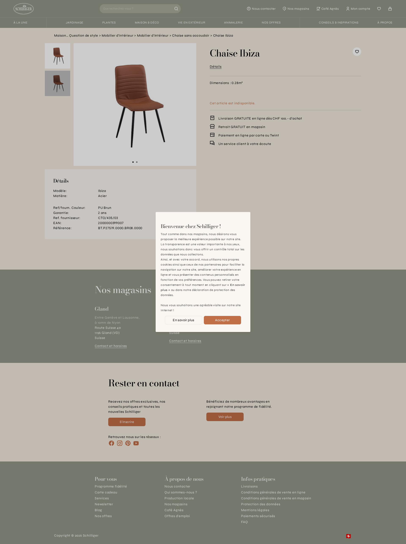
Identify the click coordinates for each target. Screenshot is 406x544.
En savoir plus (183, 320)
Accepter (222, 320)
